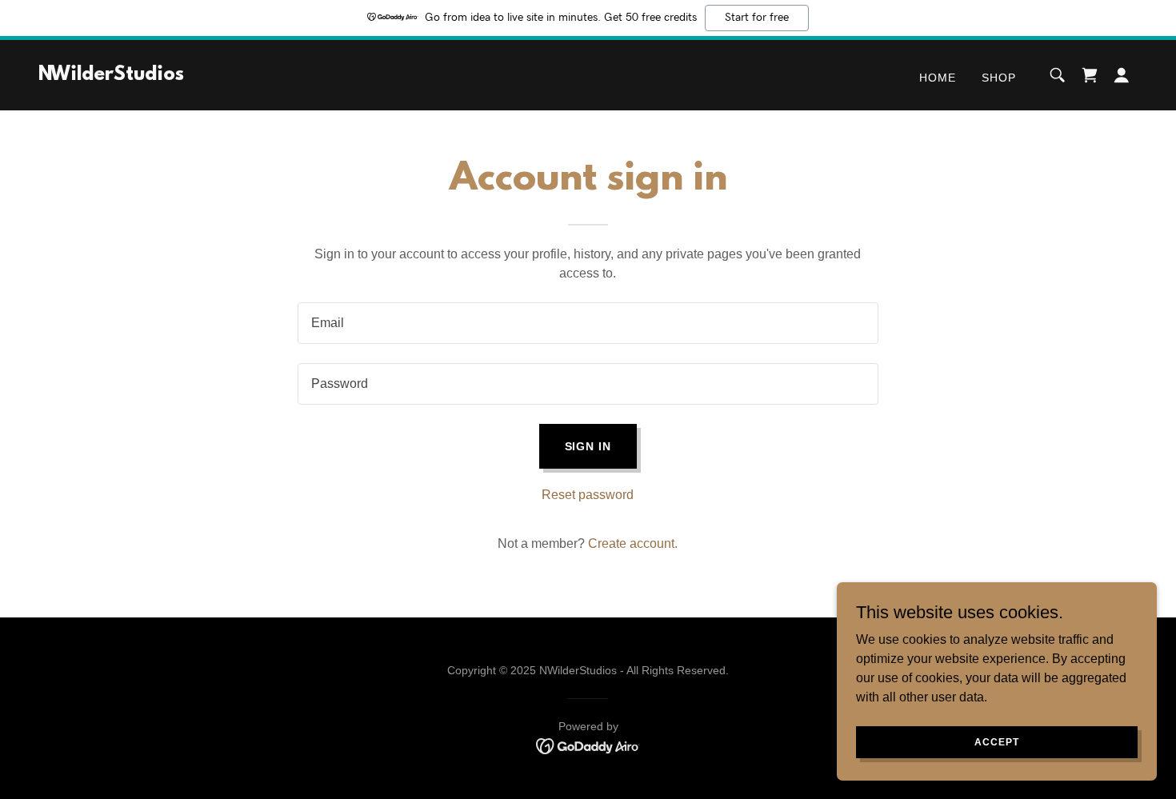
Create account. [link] (633, 543)
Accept (996, 741)
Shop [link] (999, 77)
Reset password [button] (588, 494)
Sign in (588, 446)
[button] (1122, 75)
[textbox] (588, 323)
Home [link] (937, 77)
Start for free (757, 17)
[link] (111, 75)
